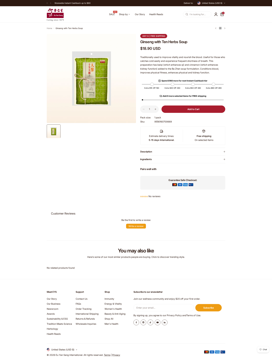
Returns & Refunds (85, 318)
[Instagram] (143, 322)
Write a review (136, 226)
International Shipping (87, 313)
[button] (144, 196)
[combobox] (197, 14)
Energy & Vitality (113, 303)
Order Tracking (84, 308)
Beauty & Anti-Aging (115, 313)
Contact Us (81, 298)
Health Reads (54, 333)
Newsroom (52, 308)
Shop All (109, 318)
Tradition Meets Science (59, 323)
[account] (216, 14)
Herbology (52, 328)
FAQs (78, 303)
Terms (107, 355)
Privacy (116, 355)
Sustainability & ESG (57, 318)
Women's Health (113, 308)
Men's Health (111, 323)
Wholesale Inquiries (86, 323)
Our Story (52, 298)
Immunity (109, 298)
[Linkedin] (164, 322)
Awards (51, 313)
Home (49, 28)
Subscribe (208, 307)
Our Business (53, 303)
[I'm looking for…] (187, 14)
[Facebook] (136, 322)
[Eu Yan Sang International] (55, 14)
